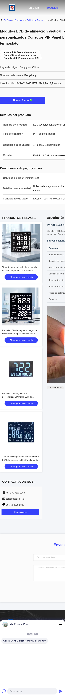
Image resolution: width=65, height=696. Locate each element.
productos (19, 20)
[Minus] (61, 624)
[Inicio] (12, 7)
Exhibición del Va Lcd (37, 20)
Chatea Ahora (21, 100)
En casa (33, 7)
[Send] (60, 691)
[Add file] (4, 691)
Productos (52, 7)
